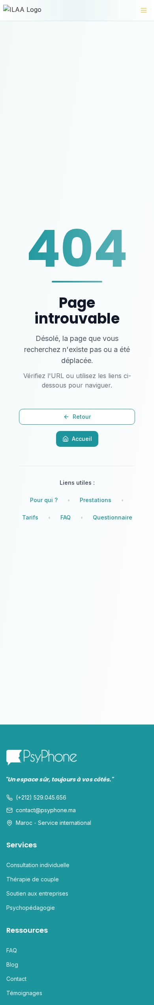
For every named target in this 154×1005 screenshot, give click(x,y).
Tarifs (30, 517)
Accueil (82, 438)
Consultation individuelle (37, 865)
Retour (82, 416)
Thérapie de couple (32, 879)
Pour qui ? (44, 500)
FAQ (65, 517)
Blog (12, 964)
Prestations (95, 500)
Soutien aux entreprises (37, 893)
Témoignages (24, 993)
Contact (16, 978)
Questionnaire (112, 517)
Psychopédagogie (30, 907)
